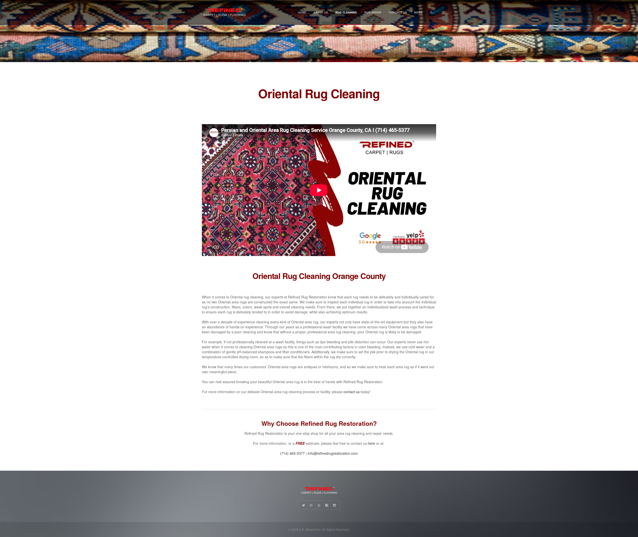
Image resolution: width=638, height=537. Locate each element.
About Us (321, 12)
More (418, 12)
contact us (351, 391)
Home (302, 12)
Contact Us (398, 12)
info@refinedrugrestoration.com (333, 453)
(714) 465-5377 (292, 453)
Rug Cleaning (346, 12)
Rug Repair (372, 12)
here (371, 443)
